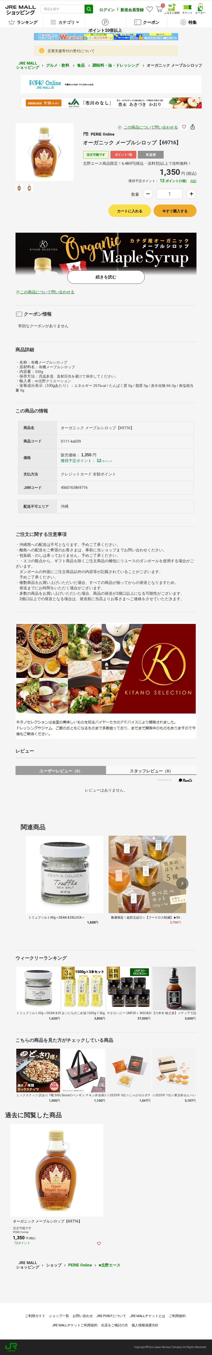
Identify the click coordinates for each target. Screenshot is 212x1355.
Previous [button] (32, 152)
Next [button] (56, 152)
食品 (81, 65)
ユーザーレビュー (60, 771)
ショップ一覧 (59, 1316)
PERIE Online (80, 1265)
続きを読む (106, 277)
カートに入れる (129, 211)
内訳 (193, 181)
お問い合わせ (83, 1316)
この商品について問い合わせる (151, 127)
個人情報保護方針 (145, 1325)
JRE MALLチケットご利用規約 (74, 1325)
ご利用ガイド (35, 1316)
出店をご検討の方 (114, 1325)
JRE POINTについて (111, 1316)
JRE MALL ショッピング (27, 65)
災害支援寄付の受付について (71, 51)
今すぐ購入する (175, 211)
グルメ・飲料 (58, 65)
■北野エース (109, 1265)
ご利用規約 (177, 1316)
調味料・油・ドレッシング (116, 65)
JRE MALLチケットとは (147, 1316)
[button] (182, 883)
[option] (45, 152)
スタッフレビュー (151, 771)
